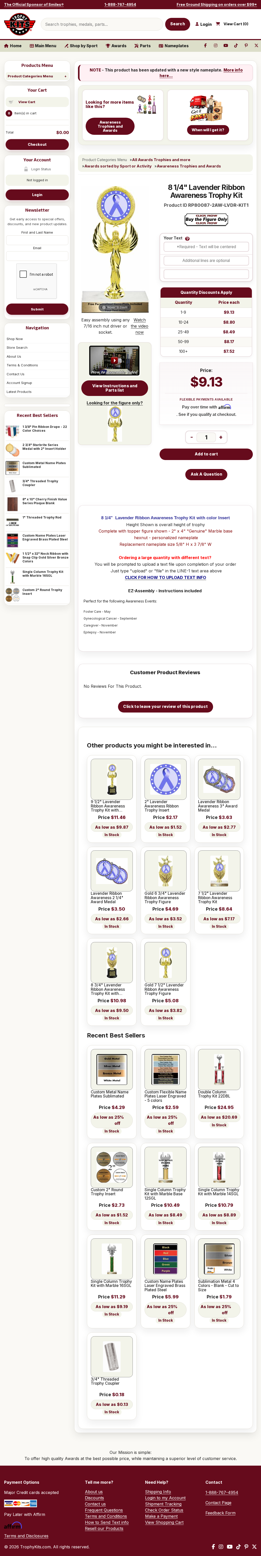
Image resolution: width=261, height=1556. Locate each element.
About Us (14, 356)
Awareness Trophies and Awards (189, 166)
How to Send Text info (107, 1522)
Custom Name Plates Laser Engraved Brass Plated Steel (45, 537)
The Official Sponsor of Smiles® (34, 4)
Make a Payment (161, 1516)
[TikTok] (238, 1547)
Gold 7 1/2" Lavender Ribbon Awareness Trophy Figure (164, 989)
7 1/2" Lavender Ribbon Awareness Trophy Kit (215, 897)
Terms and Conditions (106, 1516)
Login (37, 194)
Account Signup (19, 383)
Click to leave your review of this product (165, 706)
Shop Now (15, 339)
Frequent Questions (104, 1510)
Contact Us (15, 374)
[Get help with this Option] (187, 238)
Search (177, 23)
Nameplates (177, 45)
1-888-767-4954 (120, 4)
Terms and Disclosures (26, 1535)
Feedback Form (220, 1512)
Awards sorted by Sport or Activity (118, 166)
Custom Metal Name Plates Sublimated (44, 465)
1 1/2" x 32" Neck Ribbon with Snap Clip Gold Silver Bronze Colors (45, 557)
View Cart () (236, 24)
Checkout (37, 144)
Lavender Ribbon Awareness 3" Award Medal (218, 806)
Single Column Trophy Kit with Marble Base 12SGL (165, 1194)
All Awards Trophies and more (161, 160)
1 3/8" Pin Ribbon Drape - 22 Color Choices (44, 428)
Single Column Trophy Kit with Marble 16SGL (42, 573)
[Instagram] (221, 1547)
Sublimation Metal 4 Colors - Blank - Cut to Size (218, 1286)
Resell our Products (104, 1528)
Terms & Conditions (22, 365)
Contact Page (218, 1502)
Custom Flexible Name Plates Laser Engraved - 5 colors (165, 1096)
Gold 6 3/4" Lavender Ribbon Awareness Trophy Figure (165, 897)
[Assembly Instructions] (114, 361)
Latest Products (19, 392)
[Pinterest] (246, 1547)
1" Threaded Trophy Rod (41, 517)
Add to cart (206, 454)
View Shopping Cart (164, 1522)
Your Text (173, 238)
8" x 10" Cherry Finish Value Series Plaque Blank (44, 501)
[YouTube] (230, 1547)
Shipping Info (158, 1491)
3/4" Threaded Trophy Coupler (40, 483)
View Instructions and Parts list (114, 388)
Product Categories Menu (30, 76)
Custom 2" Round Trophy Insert (42, 592)
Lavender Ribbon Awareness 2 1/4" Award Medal (107, 897)
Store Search (17, 347)
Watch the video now (139, 326)
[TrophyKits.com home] (19, 24)
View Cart (26, 102)
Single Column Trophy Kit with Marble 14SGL (218, 1192)
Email (37, 248)
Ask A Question (206, 474)
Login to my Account (165, 1497)
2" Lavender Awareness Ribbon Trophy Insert (162, 806)
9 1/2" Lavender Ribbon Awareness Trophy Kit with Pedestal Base (108, 806)
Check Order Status (164, 1510)
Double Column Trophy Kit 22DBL (214, 1094)
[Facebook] (213, 1547)
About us (94, 1491)
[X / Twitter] (254, 1547)
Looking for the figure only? (115, 402)
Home (16, 45)
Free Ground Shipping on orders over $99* (217, 4)
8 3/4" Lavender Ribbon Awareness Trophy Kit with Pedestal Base (108, 989)
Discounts (94, 1497)
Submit (37, 309)
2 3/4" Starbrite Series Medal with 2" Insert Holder (44, 447)
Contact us (95, 1503)
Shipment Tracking (163, 1503)
